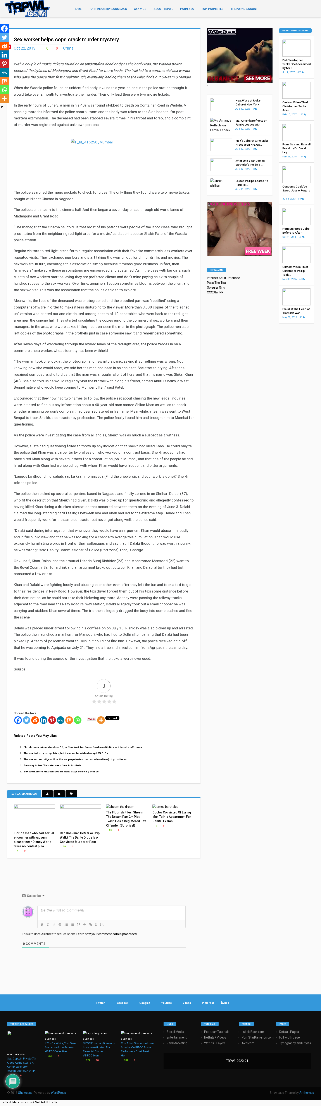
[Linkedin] (43, 720)
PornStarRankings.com (258, 1037)
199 (301, 114)
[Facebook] (18, 720)
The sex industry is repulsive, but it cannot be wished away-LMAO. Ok (66, 753)
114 (301, 156)
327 (87, 1060)
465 (299, 72)
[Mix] (69, 720)
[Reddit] (35, 720)
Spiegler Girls (216, 287)
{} (96, 924)
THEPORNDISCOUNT (244, 8)
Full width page (289, 1037)
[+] (102, 924)
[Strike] (60, 924)
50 (300, 237)
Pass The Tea (216, 282)
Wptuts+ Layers (215, 1043)
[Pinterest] (52, 720)
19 (64, 846)
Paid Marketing (177, 1043)
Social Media (175, 1032)
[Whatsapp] (77, 720)
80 (299, 199)
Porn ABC (187, 8)
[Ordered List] (66, 924)
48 (301, 317)
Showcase (25, 1092)
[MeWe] (60, 720)
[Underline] (54, 924)
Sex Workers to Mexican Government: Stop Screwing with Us (61, 771)
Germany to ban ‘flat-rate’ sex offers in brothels (52, 765)
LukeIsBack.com (253, 1032)
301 (125, 1060)
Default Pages (289, 1032)
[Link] (91, 924)
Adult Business (15, 1054)
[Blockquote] (78, 924)
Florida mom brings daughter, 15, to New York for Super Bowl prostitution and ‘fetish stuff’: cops (83, 747)
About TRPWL (163, 8)
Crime (68, 48)
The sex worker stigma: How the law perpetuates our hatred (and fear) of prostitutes (75, 759)
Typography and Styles (295, 1043)
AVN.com (248, 1043)
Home (77, 8)
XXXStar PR (215, 292)
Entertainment (177, 1037)
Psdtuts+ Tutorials (216, 1032)
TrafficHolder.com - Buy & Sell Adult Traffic (29, 1102)
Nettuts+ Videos (215, 1037)
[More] (101, 720)
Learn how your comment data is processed (106, 934)
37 (110, 830)
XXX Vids (140, 8)
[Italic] (48, 924)
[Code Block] (84, 924)
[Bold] (42, 924)
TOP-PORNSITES (212, 8)
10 (96, 1060)
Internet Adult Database (223, 278)
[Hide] (1, 107)
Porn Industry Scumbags (108, 8)
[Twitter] (26, 720)
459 (49, 1056)
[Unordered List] (72, 924)
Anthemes (306, 1092)
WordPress (58, 1092)
